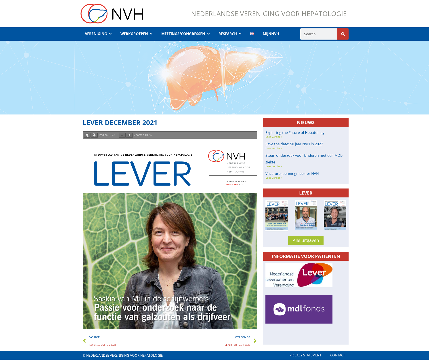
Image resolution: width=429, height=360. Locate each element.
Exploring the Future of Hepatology (294, 132)
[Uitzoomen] (122, 135)
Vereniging (96, 33)
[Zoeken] (343, 34)
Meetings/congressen (183, 33)
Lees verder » (273, 137)
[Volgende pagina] (94, 135)
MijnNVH (271, 33)
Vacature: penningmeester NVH (292, 173)
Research (228, 33)
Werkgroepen (134, 33)
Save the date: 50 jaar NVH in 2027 (294, 144)
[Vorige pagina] (87, 135)
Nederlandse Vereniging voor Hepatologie (269, 13)
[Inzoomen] (129, 135)
